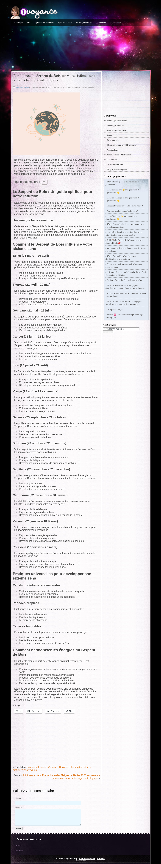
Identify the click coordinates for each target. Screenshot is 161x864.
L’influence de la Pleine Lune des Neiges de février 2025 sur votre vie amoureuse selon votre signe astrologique (61, 777)
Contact (101, 858)
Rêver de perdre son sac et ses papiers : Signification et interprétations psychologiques (125, 287)
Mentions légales (87, 858)
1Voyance (19, 87)
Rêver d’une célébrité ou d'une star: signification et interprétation (121, 257)
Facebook (19, 850)
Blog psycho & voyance (117, 169)
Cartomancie (113, 139)
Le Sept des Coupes (115, 309)
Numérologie (113, 149)
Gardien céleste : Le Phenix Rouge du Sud (124, 280)
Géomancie (101, 22)
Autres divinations (115, 164)
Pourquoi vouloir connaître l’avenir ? (122, 210)
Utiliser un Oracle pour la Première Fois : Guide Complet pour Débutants (126, 273)
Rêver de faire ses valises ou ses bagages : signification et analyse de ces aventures (123, 303)
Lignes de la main (65, 22)
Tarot (29, 22)
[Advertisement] (81, 48)
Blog (27, 87)
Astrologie (18, 22)
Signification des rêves (44, 22)
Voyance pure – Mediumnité (119, 154)
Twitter (18, 846)
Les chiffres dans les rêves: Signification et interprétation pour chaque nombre (124, 233)
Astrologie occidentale (117, 120)
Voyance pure (115, 22)
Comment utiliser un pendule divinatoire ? (125, 205)
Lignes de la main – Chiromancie (121, 144)
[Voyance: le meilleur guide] (34, 18)
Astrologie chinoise (84, 22)
